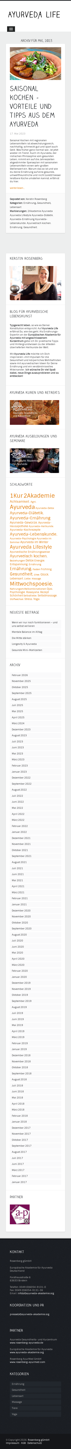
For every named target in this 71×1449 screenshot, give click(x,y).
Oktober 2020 (20, 922)
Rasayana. (33, 592)
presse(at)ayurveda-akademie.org (29, 1314)
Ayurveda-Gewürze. (24, 523)
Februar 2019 (20, 1043)
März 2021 (18, 892)
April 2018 (18, 1103)
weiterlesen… (17, 188)
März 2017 (18, 1170)
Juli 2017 (17, 1158)
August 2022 (19, 789)
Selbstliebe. (30, 595)
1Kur (16, 495)
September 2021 (22, 856)
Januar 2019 (19, 1049)
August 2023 (19, 735)
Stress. (28, 599)
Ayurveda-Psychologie (23, 538)
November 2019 (21, 989)
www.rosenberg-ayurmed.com (27, 1362)
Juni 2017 (18, 1164)
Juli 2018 (17, 1085)
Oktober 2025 (20, 687)
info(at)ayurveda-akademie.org (36, 1293)
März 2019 (18, 1037)
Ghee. (37, 574)
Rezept (44, 592)
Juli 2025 (17, 705)
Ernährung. (16, 227)
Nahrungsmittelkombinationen (28, 589)
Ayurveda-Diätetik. (42, 215)
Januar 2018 (19, 1121)
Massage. (36, 578)
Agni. (33, 501)
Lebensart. (17, 578)
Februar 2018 (20, 1115)
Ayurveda (47, 211)
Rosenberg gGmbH (39, 1439)
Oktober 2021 (20, 850)
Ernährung (29, 203)
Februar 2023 (20, 765)
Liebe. (27, 578)
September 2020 (22, 928)
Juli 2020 (17, 940)
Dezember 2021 (21, 838)
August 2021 (19, 862)
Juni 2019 (18, 1019)
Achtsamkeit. (20, 501)
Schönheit (16, 595)
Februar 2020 (20, 970)
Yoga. (36, 599)
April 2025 (18, 717)
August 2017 (19, 1152)
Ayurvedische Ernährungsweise (30, 552)
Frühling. (46, 569)
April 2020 (18, 958)
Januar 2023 (19, 771)
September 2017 (22, 1145)
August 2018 (19, 1079)
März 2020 (18, 965)
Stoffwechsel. (17, 599)
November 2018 (21, 1061)
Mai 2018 (17, 1097)
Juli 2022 (17, 795)
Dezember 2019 (21, 982)
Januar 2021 (19, 904)
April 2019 (18, 1031)
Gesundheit (43, 203)
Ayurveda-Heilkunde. (41, 526)
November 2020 (21, 916)
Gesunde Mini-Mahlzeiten (27, 650)
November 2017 (21, 1133)
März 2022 (18, 820)
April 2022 (18, 814)
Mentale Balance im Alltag (27, 632)
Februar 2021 (20, 898)
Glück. (44, 574)
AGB (23, 1443)
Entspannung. (19, 564)
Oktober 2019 (20, 995)
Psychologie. (18, 592)
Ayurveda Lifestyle (20, 215)
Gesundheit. (30, 227)
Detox (30, 560)
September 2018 (22, 1073)
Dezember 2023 (21, 729)
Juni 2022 (18, 801)
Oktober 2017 (20, 1140)
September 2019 (22, 1001)
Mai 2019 (17, 1025)
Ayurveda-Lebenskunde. (33, 534)
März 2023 (18, 759)
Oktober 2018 (20, 1067)
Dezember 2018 (21, 1055)
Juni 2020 (18, 946)
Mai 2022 (17, 808)
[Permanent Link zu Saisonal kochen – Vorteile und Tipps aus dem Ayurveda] (35, 78)
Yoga (14, 1414)
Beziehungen (17, 560)
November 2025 (21, 681)
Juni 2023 (18, 747)
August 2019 (19, 1007)
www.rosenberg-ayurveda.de (26, 1342)
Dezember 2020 (21, 910)
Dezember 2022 (21, 777)
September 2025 (22, 693)
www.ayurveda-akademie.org (27, 1352)
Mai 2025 (17, 711)
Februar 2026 (20, 675)
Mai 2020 (17, 952)
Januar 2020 (19, 977)
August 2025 (19, 699)
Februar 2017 (20, 1176)
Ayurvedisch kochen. (39, 223)
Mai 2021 (17, 880)
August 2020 (19, 934)
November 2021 (21, 844)
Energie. (39, 560)
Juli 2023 (17, 741)
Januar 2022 (19, 832)
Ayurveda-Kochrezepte (25, 530)
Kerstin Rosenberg (36, 199)
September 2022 (22, 783)
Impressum (12, 1443)
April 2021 (18, 886)
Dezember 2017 (21, 1127)
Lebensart (15, 207)
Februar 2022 (20, 826)
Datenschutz (34, 1443)
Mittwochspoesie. (31, 583)
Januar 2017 (19, 1182)
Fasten (36, 569)
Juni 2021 (18, 874)
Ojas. (50, 589)
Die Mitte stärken (21, 638)
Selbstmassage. (47, 595)
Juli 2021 (17, 868)
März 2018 (18, 1109)
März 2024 (18, 723)
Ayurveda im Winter (34, 542)
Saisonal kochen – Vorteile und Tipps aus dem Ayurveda (32, 106)
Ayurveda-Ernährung (22, 219)
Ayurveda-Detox (45, 508)
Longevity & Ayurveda (24, 644)
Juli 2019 (17, 1013)
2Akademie (34, 211)
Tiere (15, 1408)
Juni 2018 (18, 1091)
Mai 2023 (17, 753)
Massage (17, 1402)
